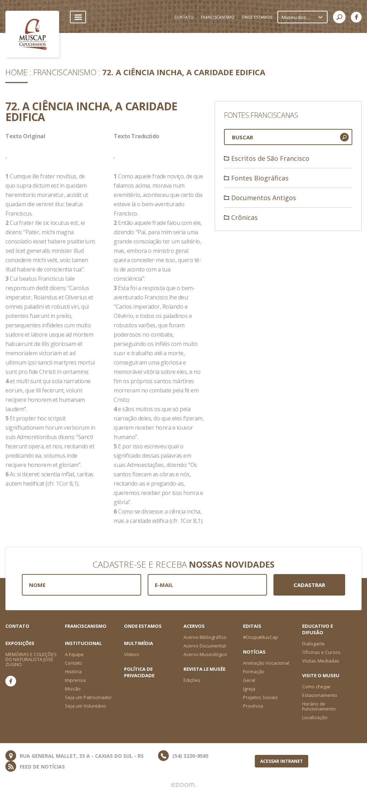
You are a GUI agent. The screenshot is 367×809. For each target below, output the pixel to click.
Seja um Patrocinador (88, 697)
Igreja (249, 688)
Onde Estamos (143, 626)
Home (16, 72)
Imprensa (75, 680)
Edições (192, 680)
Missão (73, 688)
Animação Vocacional (266, 663)
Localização (315, 717)
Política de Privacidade (139, 672)
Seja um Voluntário (85, 706)
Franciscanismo (64, 72)
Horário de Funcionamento (319, 706)
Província (253, 706)
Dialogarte (313, 643)
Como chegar (316, 686)
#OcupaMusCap (260, 637)
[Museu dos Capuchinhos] (32, 34)
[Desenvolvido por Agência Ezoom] (184, 785)
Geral (249, 680)
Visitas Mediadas (320, 661)
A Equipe (74, 654)
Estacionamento (319, 695)
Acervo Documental (205, 645)
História (73, 671)
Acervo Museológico (205, 654)
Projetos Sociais (260, 697)
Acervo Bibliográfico (205, 637)
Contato (17, 626)
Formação (253, 671)
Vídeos (131, 654)
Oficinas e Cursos (321, 652)
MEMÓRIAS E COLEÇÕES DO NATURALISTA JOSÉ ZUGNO (31, 659)
